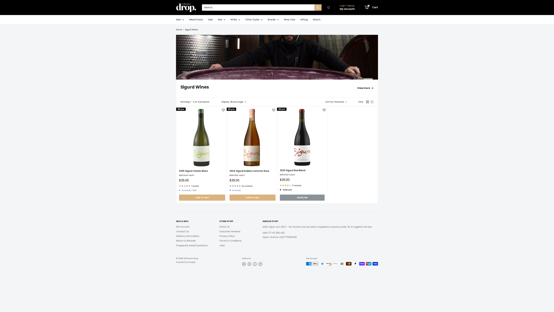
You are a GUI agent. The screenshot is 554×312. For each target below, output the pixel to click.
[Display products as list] (372, 102)
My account (347, 9)
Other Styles (252, 19)
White (233, 19)
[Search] (318, 7)
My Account (183, 226)
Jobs (222, 245)
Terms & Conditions (230, 240)
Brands (272, 19)
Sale (210, 19)
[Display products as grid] (367, 102)
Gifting (304, 19)
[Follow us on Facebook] (244, 264)
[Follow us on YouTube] (255, 264)
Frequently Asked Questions (192, 245)
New (178, 19)
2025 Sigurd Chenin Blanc (193, 170)
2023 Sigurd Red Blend (292, 170)
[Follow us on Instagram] (249, 264)
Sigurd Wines (191, 29)
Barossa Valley (186, 175)
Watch (316, 19)
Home (179, 29)
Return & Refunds (186, 240)
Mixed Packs (196, 19)
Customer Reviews (229, 231)
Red (220, 19)
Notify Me (302, 197)
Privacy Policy (227, 236)
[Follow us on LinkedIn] (260, 264)
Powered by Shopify (186, 262)
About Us (224, 226)
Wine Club (289, 19)
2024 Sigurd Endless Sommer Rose (249, 170)
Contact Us (182, 231)
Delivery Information (187, 236)
